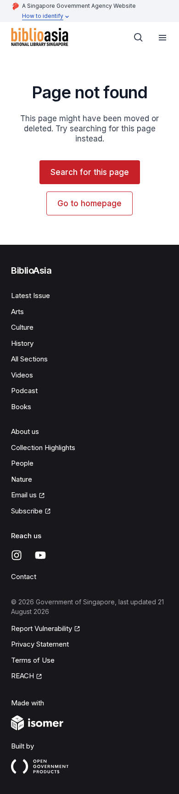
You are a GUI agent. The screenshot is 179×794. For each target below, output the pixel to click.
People (22, 463)
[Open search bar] (139, 38)
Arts (17, 311)
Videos (22, 375)
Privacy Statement (40, 644)
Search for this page (89, 172)
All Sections (29, 359)
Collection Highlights (43, 447)
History (22, 343)
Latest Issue (30, 295)
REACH (22, 675)
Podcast (24, 390)
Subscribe (27, 511)
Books (21, 406)
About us (25, 431)
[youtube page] (40, 555)
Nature (21, 479)
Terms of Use (33, 660)
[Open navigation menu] (162, 38)
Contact (23, 576)
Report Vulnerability (41, 628)
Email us (24, 494)
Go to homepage (89, 203)
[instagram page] (16, 555)
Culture (22, 327)
